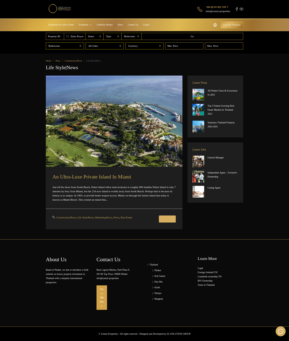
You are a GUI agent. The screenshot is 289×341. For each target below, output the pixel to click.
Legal (200, 268)
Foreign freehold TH (207, 272)
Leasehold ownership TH (209, 276)
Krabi (157, 287)
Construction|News (73, 60)
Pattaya (158, 293)
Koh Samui (160, 276)
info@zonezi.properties (218, 11)
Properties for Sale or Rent (61, 24)
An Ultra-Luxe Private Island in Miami (92, 176)
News (120, 24)
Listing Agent (214, 188)
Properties (83, 24)
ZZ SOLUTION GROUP (179, 334)
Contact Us (133, 24)
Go (192, 36)
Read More (167, 219)
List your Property (231, 25)
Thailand (154, 264)
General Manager (216, 157)
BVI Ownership (205, 281)
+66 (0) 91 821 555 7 (217, 7)
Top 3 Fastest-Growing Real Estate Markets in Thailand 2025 (221, 110)
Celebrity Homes (105, 24)
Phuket (158, 270)
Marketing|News (103, 217)
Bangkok (159, 299)
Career (146, 24)
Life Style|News (85, 217)
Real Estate (126, 217)
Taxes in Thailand (206, 285)
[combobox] (94, 36)
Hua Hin (159, 282)
